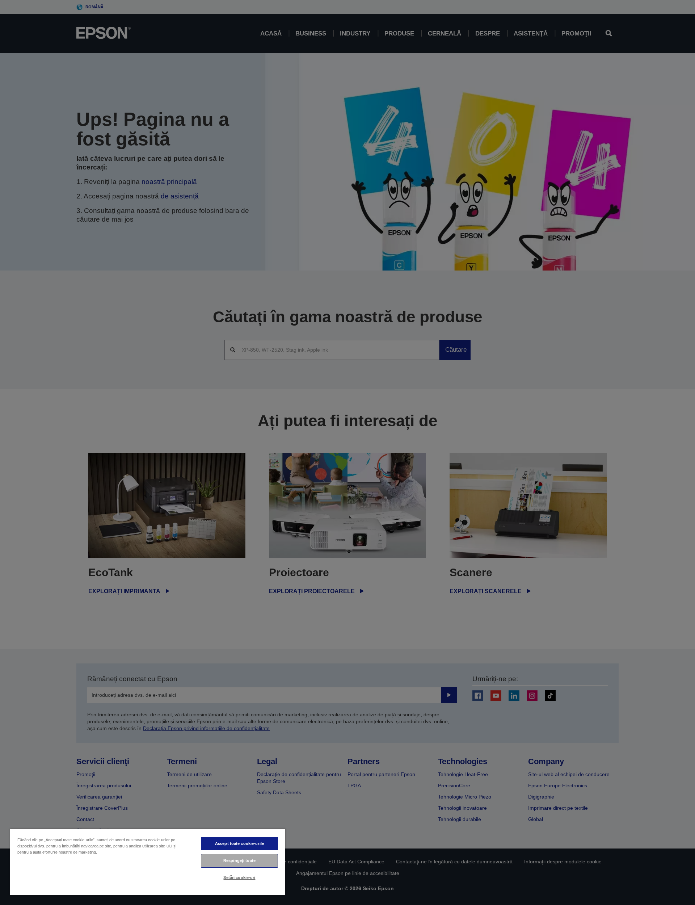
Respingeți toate (239, 860)
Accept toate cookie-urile (239, 843)
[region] (147, 862)
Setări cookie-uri (239, 877)
